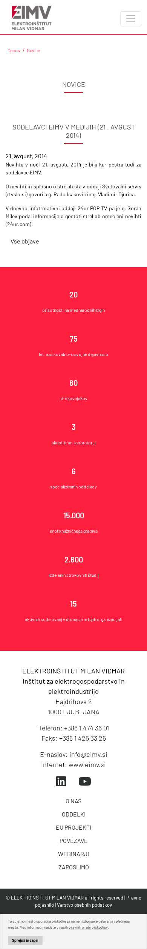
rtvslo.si (16, 194)
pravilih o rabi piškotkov (88, 927)
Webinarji (73, 853)
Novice (33, 50)
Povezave (74, 840)
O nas (73, 800)
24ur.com (18, 224)
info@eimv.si (88, 754)
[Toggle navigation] (130, 18)
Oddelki (74, 814)
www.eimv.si (87, 764)
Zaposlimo (73, 866)
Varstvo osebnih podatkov (84, 905)
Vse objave (25, 241)
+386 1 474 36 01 (86, 728)
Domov (14, 50)
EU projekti (73, 827)
